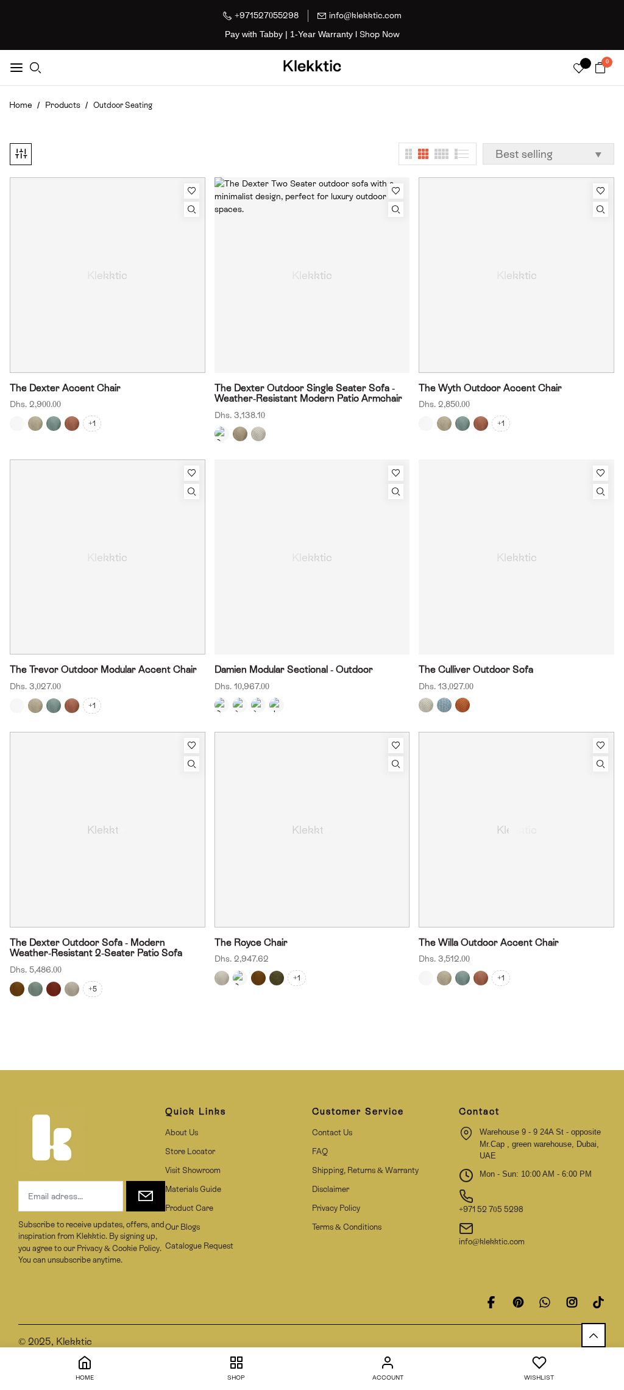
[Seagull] (35, 989)
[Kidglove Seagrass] (240, 434)
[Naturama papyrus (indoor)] (276, 705)
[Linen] (72, 989)
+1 (92, 423)
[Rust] (53, 989)
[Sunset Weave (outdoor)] (258, 705)
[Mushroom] (35, 423)
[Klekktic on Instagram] (571, 1302)
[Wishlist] (191, 191)
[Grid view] (408, 154)
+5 (92, 989)
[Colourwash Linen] (221, 434)
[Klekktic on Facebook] (491, 1302)
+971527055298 (267, 15)
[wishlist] (578, 69)
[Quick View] (191, 209)
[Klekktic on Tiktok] (598, 1302)
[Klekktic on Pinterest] (518, 1302)
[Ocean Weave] (444, 705)
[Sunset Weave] (462, 705)
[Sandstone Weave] (258, 434)
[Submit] (145, 1196)
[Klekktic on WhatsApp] (544, 1302)
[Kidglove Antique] (221, 978)
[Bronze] (17, 989)
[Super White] (17, 423)
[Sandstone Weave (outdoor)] (240, 705)
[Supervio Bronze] (258, 978)
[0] (600, 68)
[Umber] (72, 423)
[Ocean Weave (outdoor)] (221, 705)
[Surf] (53, 423)
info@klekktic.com (365, 15)
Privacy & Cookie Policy (117, 1248)
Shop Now (380, 34)
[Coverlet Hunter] (276, 978)
